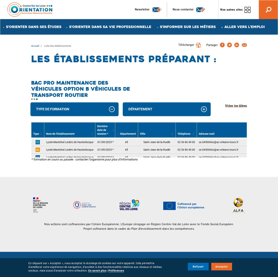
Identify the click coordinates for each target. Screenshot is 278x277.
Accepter (221, 266)
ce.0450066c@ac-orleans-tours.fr (218, 142)
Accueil (35, 45)
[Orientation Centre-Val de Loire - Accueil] (30, 9)
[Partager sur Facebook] (222, 45)
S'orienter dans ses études (33, 27)
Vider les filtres (236, 106)
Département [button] (140, 109)
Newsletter (143, 9)
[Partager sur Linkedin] (236, 45)
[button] (41, 134)
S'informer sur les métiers (188, 27)
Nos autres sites (231, 9)
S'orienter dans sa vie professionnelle (110, 27)
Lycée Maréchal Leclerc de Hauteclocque (69, 142)
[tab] (74, 109)
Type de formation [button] (52, 109)
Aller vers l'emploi (244, 27)
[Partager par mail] (244, 45)
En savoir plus (97, 270)
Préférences (116, 270)
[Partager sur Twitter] (229, 45)
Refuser (198, 266)
